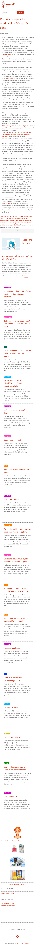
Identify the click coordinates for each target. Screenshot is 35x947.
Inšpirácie (7, 376)
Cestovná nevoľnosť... (13, 440)
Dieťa (6, 466)
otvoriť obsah (9, 197)
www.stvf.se (11, 78)
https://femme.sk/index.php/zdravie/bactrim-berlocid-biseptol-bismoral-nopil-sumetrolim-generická (16, 134)
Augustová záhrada (12, 648)
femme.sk (9, 225)
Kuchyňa (7, 703)
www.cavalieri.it (7, 203)
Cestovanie (7, 525)
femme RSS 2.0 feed (7, 903)
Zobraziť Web (6, 55)
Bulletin (16, 225)
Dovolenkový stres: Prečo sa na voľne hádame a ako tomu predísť (17, 353)
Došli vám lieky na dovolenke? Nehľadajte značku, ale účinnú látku (17, 324)
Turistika (7, 287)
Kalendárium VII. (11, 797)
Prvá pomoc (7, 317)
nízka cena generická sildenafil (17, 218)
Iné (5, 347)
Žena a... (6, 733)
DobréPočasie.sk (14, 884)
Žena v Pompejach (12, 737)
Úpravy (6, 763)
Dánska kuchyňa (11, 707)
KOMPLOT (27, 943)
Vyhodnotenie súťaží (7, 894)
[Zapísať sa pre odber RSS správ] (31, 283)
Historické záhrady (12, 499)
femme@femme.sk (13, 841)
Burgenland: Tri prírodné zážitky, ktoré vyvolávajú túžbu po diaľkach (17, 294)
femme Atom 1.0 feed (8, 905)
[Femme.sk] (10, 4)
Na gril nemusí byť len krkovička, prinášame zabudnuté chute (13, 383)
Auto (5, 585)
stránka (2, 225)
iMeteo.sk (23, 884)
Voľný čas (7, 406)
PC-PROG (17, 943)
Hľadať (20, 12)
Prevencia (7, 436)
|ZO (21, 943)
